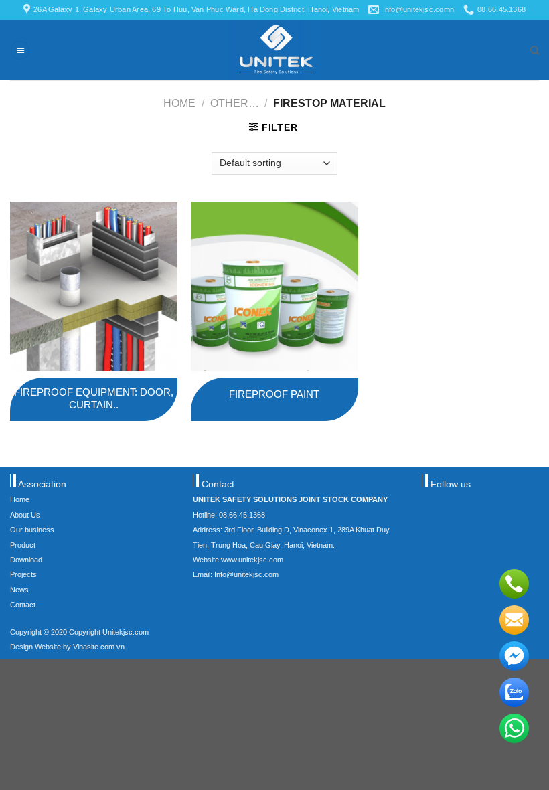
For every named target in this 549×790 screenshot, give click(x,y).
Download (26, 560)
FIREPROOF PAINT (274, 394)
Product (22, 545)
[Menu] (20, 50)
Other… (234, 103)
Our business (32, 530)
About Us (25, 515)
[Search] (534, 50)
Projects (23, 574)
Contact (22, 605)
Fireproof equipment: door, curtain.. (93, 398)
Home (179, 103)
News (19, 590)
